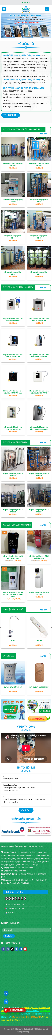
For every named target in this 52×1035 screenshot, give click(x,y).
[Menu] (4, 9)
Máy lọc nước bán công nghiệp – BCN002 (39, 164)
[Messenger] (6, 993)
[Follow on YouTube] (25, 949)
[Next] (50, 832)
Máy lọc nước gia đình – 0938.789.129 (26, 1017)
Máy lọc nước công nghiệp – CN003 (39, 237)
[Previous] (2, 832)
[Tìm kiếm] (47, 9)
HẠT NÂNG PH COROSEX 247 (39, 687)
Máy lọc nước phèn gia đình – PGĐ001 (39, 511)
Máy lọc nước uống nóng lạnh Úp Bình (39, 593)
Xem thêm (43, 134)
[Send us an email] (29, 2)
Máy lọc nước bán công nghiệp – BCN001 (13, 201)
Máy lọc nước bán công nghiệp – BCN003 (13, 164)
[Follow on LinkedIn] (21, 949)
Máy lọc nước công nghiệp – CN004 (13, 237)
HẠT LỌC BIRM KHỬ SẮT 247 (13, 687)
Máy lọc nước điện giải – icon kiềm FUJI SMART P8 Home (12, 392)
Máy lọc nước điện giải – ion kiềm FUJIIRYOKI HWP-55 (13, 428)
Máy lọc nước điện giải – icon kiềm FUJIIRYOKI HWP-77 (39, 392)
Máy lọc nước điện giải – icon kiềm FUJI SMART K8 (12, 356)
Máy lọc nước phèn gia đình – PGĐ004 (13, 474)
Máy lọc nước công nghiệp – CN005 (39, 201)
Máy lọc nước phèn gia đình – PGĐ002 (13, 511)
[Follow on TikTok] (12, 949)
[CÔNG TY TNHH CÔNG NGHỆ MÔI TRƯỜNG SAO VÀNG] (26, 9)
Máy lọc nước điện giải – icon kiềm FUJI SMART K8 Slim (39, 356)
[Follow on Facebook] (22, 2)
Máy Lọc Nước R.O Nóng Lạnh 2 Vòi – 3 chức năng (13, 557)
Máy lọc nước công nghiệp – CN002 (13, 273)
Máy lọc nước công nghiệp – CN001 (39, 273)
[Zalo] (6, 1002)
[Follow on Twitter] (27, 2)
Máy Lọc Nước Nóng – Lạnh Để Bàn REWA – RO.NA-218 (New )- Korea (13, 594)
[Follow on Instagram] (25, 2)
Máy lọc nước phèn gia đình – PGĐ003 (39, 474)
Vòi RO (13, 641)
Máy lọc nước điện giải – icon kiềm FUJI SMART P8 (39, 319)
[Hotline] (6, 1010)
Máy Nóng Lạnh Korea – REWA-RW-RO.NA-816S (39, 557)
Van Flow (39, 641)
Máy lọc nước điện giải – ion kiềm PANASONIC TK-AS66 (39, 428)
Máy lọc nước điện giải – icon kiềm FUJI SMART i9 (12, 319)
